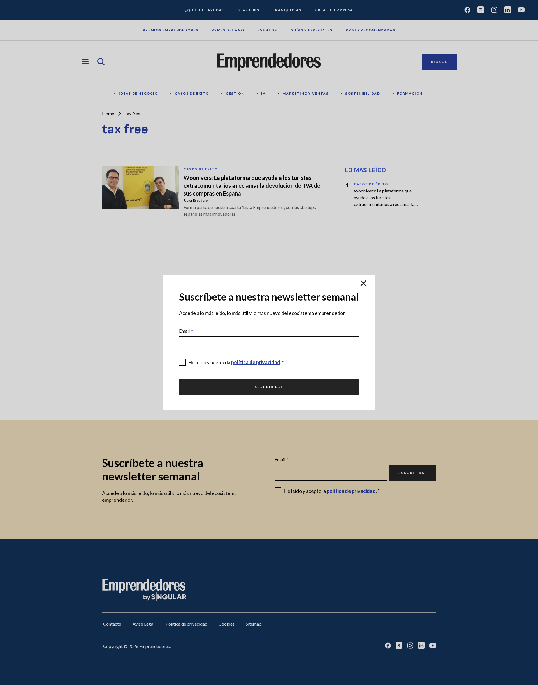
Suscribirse (269, 387)
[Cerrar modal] (363, 283)
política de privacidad (255, 362)
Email (186, 330)
